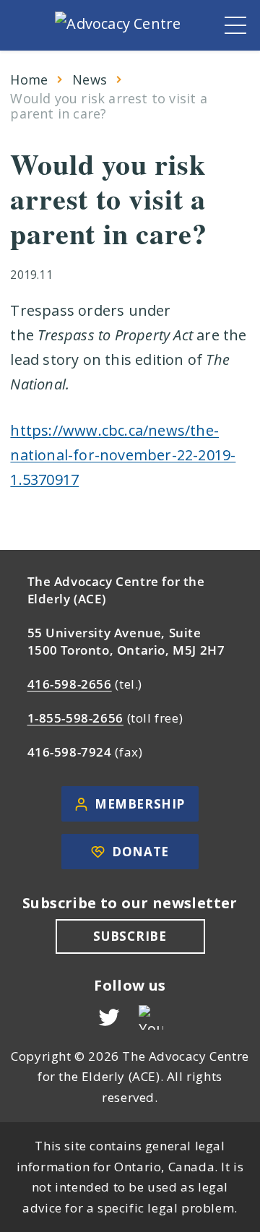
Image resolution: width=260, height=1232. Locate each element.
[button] (235, 25)
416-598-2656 (69, 684)
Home (29, 79)
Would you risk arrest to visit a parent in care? (108, 106)
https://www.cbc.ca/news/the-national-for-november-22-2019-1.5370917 (122, 455)
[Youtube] (151, 1017)
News (89, 79)
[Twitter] (109, 1017)
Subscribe (130, 936)
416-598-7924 (69, 752)
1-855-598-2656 (75, 718)
